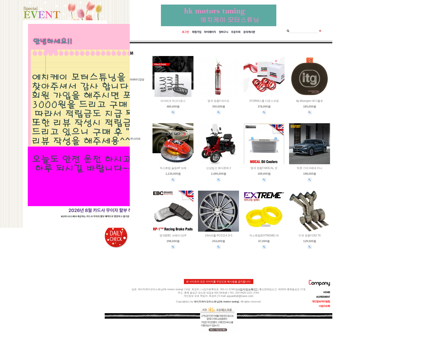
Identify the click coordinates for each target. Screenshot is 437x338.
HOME (326, 292)
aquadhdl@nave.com (240, 296)
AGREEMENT (323, 296)
